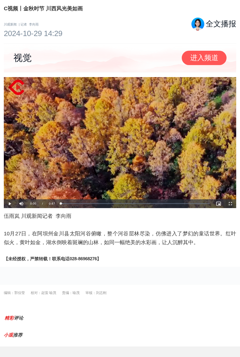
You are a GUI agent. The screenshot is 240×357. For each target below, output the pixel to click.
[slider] (135, 203)
